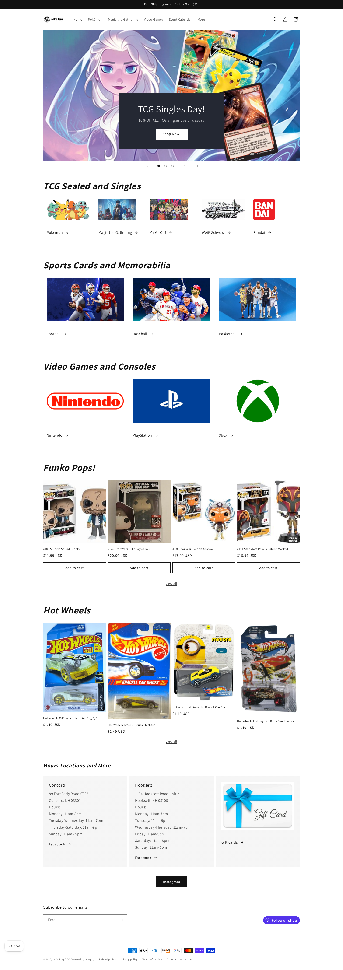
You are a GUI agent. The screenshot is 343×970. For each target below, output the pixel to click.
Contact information (179, 959)
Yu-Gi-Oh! (158, 232)
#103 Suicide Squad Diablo (61, 549)
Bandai (259, 232)
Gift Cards (229, 842)
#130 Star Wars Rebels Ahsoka (192, 549)
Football (54, 333)
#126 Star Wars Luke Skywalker (129, 549)
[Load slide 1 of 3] (158, 165)
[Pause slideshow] (196, 166)
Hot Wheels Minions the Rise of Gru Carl (199, 707)
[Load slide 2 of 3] (165, 165)
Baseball (140, 333)
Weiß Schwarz (213, 232)
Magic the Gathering (115, 232)
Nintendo (55, 435)
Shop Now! (172, 134)
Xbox (223, 435)
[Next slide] (184, 166)
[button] (275, 19)
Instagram (171, 881)
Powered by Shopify (83, 959)
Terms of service (152, 959)
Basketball (228, 333)
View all (171, 583)
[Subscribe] (122, 919)
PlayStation (142, 435)
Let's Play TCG (61, 959)
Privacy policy (129, 959)
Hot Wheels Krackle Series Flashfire (131, 725)
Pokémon (55, 232)
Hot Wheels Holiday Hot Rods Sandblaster (265, 721)
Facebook (57, 844)
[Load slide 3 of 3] (172, 165)
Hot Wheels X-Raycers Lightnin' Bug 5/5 (70, 718)
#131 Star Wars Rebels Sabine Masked (262, 549)
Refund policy (107, 959)
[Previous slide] (147, 166)
